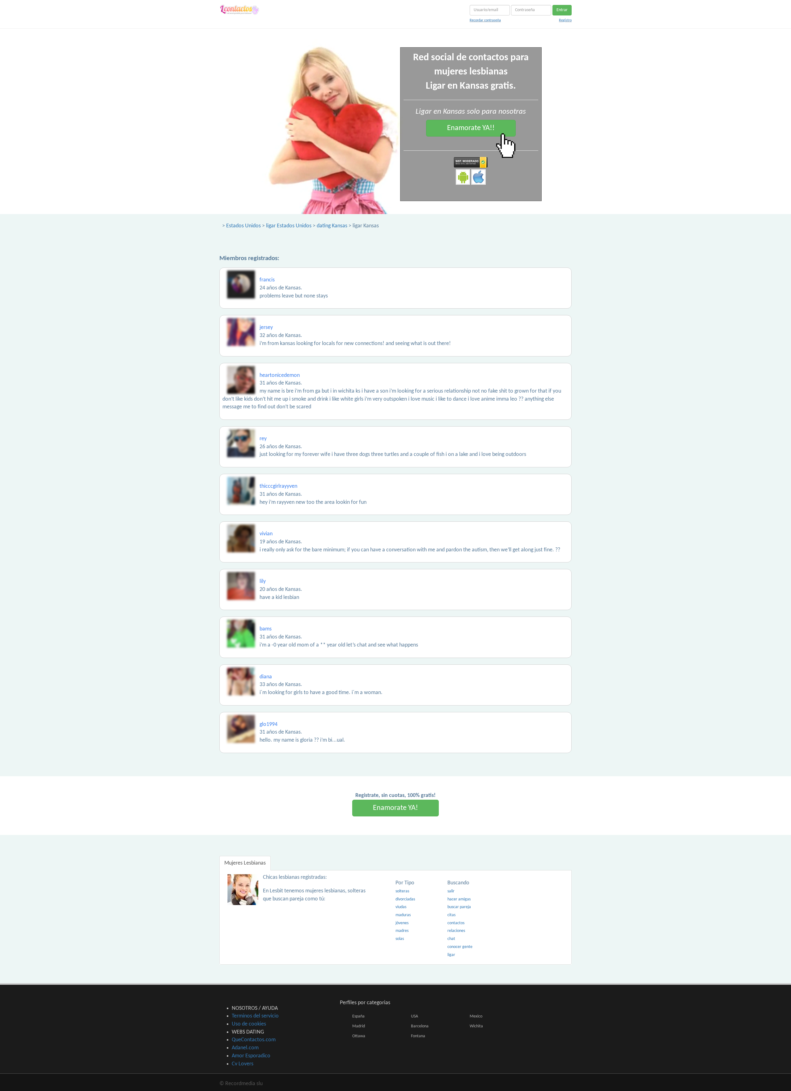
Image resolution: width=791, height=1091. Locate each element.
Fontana (418, 1036)
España (358, 1016)
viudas (401, 907)
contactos (455, 923)
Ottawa (358, 1036)
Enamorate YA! (395, 808)
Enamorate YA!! (471, 128)
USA (414, 1016)
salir (451, 891)
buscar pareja (459, 907)
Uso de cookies (249, 1024)
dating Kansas (332, 226)
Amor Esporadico (251, 1056)
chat (451, 939)
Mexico (476, 1016)
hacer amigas (459, 899)
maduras (403, 915)
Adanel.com (245, 1048)
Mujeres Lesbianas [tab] (245, 863)
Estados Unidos (243, 226)
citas (451, 915)
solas (400, 939)
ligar (451, 955)
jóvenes (402, 923)
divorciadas (405, 899)
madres (402, 931)
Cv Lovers (242, 1064)
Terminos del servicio (255, 1016)
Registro (565, 20)
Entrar (562, 10)
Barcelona (420, 1026)
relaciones (456, 931)
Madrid (358, 1026)
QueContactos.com (254, 1040)
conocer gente (459, 947)
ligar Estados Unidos (288, 226)
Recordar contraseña (485, 20)
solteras (402, 891)
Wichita (476, 1026)
